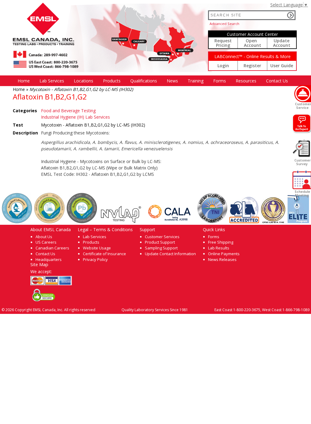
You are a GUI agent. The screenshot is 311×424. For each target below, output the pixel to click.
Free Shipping (220, 242)
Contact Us (277, 81)
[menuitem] (24, 80)
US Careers (46, 242)
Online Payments (224, 253)
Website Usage (97, 248)
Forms (219, 81)
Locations (83, 81)
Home (24, 81)
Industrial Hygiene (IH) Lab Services (75, 117)
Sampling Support (161, 248)
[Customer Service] (302, 93)
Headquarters (49, 259)
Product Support (160, 242)
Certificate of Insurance (104, 253)
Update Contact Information (170, 253)
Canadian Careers (52, 248)
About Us (44, 236)
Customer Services (162, 236)
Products (112, 81)
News (172, 81)
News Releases (222, 259)
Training (195, 81)
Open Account (252, 42)
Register (252, 65)
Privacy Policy (95, 259)
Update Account (281, 42)
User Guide (281, 65)
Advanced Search (224, 23)
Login (223, 65)
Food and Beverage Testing (68, 110)
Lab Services (94, 236)
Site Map (39, 264)
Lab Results (218, 248)
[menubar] (153, 80)
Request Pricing (223, 42)
